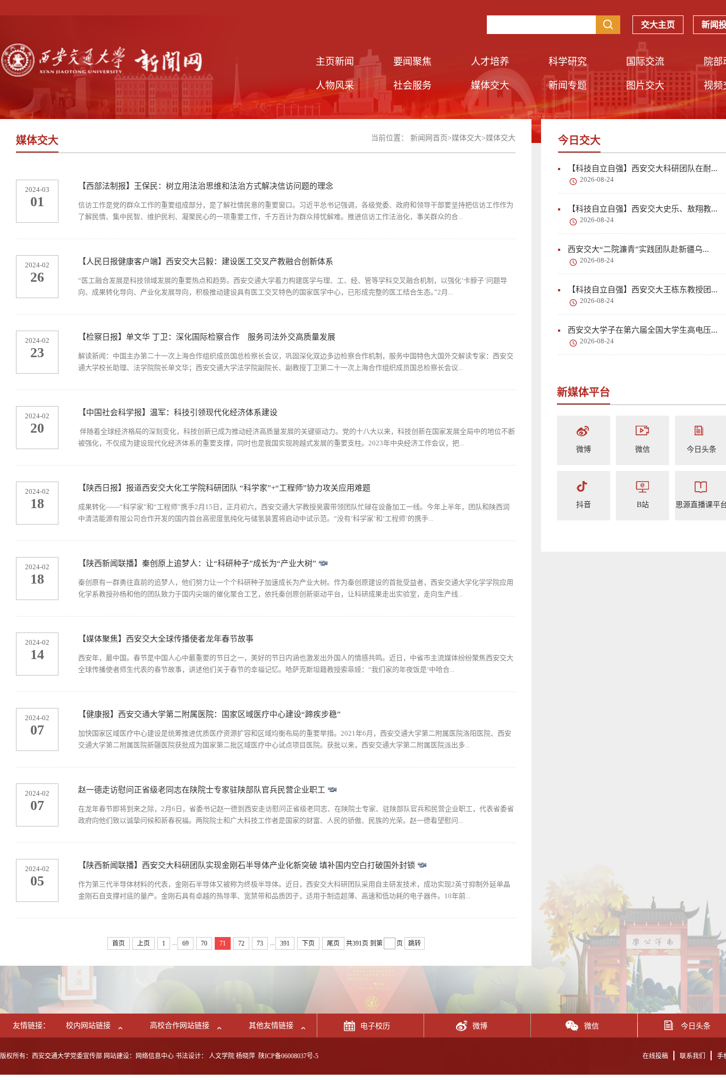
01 (37, 201)
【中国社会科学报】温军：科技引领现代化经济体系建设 (177, 412)
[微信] (642, 432)
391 (285, 943)
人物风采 (335, 85)
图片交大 (645, 85)
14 (37, 654)
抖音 (583, 505)
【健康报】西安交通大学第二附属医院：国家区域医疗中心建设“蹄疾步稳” (209, 714)
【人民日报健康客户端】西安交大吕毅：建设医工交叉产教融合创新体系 (205, 261)
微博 (583, 449)
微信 (642, 449)
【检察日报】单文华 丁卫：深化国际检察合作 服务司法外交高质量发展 (206, 337)
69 (185, 943)
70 (204, 943)
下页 (308, 943)
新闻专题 (567, 85)
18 (37, 503)
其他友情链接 (271, 1026)
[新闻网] (101, 73)
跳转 (414, 943)
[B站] (642, 487)
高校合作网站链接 (179, 1026)
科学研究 (567, 61)
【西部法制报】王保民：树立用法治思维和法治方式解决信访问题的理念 (205, 186)
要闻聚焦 (412, 61)
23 (37, 352)
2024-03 (37, 189)
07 (37, 730)
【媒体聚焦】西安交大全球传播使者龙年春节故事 (166, 639)
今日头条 (701, 449)
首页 (118, 943)
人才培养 (490, 61)
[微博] (583, 432)
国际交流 (645, 61)
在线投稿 (655, 1056)
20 (37, 428)
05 (37, 881)
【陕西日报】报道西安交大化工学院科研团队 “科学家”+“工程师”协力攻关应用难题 (224, 488)
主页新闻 (335, 61)
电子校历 (375, 1026)
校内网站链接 (88, 1026)
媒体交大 (490, 85)
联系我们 (692, 1056)
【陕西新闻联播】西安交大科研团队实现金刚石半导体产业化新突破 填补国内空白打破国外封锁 (247, 865)
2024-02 (37, 265)
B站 (643, 505)
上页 (143, 943)
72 (241, 943)
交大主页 (658, 24)
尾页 (333, 943)
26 (37, 277)
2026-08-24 (597, 179)
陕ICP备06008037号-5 (288, 1056)
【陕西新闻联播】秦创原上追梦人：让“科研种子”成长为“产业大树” (198, 563)
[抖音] (583, 487)
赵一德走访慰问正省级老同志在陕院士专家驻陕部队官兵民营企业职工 (202, 790)
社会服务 (412, 85)
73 (260, 943)
